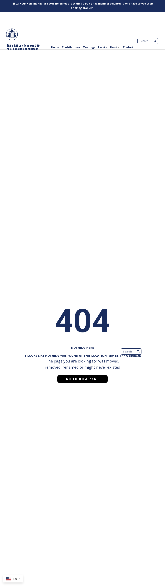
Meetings (89, 47)
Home (55, 47)
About (113, 47)
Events (102, 47)
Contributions (71, 47)
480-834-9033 (46, 3)
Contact (128, 47)
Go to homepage (82, 379)
